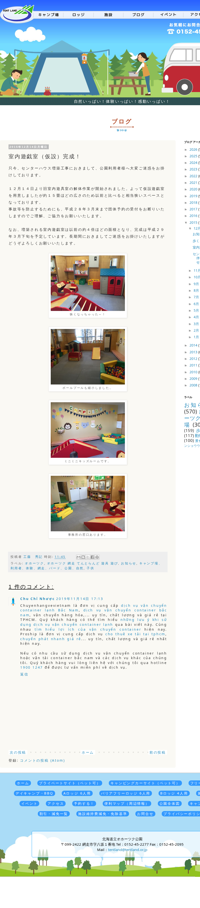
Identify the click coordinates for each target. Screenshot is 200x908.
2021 (194, 182)
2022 (194, 176)
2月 (197, 330)
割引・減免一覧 (54, 813)
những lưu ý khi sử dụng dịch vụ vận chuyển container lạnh (93, 622)
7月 (197, 297)
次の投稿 (18, 752)
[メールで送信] (78, 557)
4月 (197, 317)
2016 (194, 215)
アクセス (56, 803)
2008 (194, 385)
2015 (194, 222)
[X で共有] (87, 557)
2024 (194, 162)
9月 (197, 283)
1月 (197, 337)
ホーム (88, 752)
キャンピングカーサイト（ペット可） (145, 783)
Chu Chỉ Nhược (37, 598)
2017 (194, 209)
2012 (194, 358)
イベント (29, 803)
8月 (197, 290)
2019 (194, 196)
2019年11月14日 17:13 (79, 598)
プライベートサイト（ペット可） (69, 783)
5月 (197, 310)
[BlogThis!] (83, 557)
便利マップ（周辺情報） (127, 803)
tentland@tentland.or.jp (127, 849)
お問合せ (145, 813)
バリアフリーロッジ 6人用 (125, 793)
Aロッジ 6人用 (77, 793)
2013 (194, 352)
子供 (90, 568)
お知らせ (128, 563)
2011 (194, 365)
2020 (194, 189)
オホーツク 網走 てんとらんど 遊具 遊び (82, 563)
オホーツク (34, 563)
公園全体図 (170, 803)
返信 (24, 674)
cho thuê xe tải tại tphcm (135, 634)
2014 (194, 345)
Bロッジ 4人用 (174, 793)
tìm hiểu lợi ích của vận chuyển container (88, 629)
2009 (194, 378)
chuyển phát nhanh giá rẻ (50, 639)
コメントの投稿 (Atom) (42, 760)
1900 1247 (31, 667)
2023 (194, 169)
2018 (194, 202)
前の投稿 (158, 752)
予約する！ (84, 803)
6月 (197, 303)
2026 (194, 149)
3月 (197, 323)
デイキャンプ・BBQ (34, 793)
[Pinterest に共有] (97, 557)
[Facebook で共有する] (92, 557)
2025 (194, 156)
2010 (194, 372)
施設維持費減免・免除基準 (102, 813)
